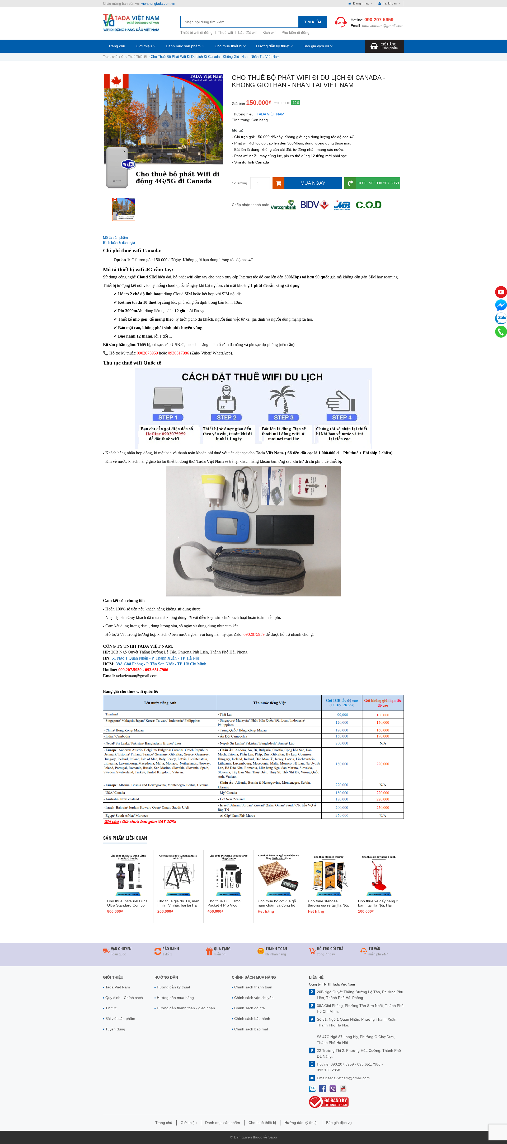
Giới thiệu (144, 46)
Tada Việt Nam (117, 987)
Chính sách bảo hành (252, 1018)
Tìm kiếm (312, 22)
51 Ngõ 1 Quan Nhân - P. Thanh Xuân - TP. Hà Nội (155, 658)
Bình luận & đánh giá (119, 243)
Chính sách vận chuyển (254, 998)
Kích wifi (269, 32)
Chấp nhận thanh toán (250, 205)
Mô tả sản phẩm (115, 238)
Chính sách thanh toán (253, 987)
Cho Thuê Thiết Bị (134, 57)
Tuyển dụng (115, 1029)
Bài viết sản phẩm (120, 1018)
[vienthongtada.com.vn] (131, 23)
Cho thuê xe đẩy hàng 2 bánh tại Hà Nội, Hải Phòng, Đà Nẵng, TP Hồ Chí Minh (378, 907)
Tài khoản (390, 3)
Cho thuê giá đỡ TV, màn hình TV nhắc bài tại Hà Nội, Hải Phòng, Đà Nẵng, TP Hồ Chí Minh (178, 907)
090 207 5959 (378, 19)
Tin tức (111, 1008)
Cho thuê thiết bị (229, 46)
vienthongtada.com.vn (158, 4)
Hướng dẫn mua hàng (175, 998)
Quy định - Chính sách (124, 998)
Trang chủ (116, 46)
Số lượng (239, 183)
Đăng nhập (361, 3)
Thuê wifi (225, 32)
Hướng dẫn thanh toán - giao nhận (186, 1008)
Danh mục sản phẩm (184, 46)
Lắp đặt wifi (247, 32)
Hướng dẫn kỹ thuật (273, 46)
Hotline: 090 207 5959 (378, 183)
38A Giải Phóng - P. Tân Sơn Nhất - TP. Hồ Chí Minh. (161, 664)
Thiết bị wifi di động (196, 32)
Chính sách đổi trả (249, 1008)
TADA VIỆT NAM (270, 114)
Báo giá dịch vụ (316, 46)
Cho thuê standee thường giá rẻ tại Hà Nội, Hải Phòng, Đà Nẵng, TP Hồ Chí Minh (328, 907)
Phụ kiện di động (295, 32)
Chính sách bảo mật (251, 1029)
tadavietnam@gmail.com (382, 26)
